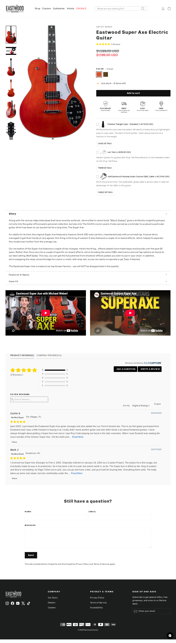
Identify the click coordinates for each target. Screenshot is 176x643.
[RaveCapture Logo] (152, 363)
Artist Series (104, 27)
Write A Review (150, 369)
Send (31, 555)
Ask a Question (126, 369)
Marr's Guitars (118, 220)
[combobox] (121, 8)
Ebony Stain (105, 74)
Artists (70, 8)
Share (14, 442)
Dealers (51, 602)
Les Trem (124, 259)
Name (28, 512)
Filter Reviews (20, 394)
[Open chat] (170, 635)
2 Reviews (115, 44)
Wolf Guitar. (32, 255)
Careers (52, 607)
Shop (37, 8)
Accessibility (96, 607)
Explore (46, 8)
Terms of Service (101, 564)
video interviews (41, 220)
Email (92, 512)
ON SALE (81, 8)
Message (30, 525)
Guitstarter (59, 8)
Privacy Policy (82, 564)
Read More (78, 437)
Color (104, 69)
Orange (99, 74)
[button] (88, 213)
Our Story (53, 597)
